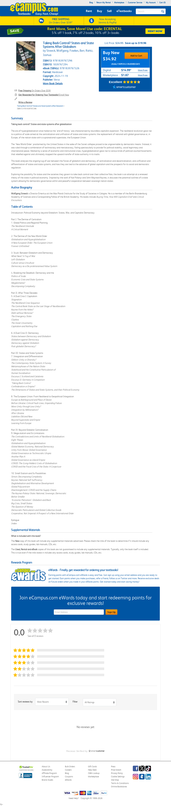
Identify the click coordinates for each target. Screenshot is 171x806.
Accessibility (47, 770)
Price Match (116, 770)
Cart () (162, 2)
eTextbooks (124, 11)
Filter (75, 701)
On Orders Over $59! (34, 90)
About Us (46, 766)
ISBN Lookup (94, 773)
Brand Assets (47, 780)
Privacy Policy (117, 773)
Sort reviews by (25, 701)
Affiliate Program (49, 773)
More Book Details (53, 83)
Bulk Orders (70, 766)
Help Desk (92, 770)
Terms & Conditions (120, 783)
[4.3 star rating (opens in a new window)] (131, 82)
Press (113, 766)
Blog (91, 2)
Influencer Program (50, 776)
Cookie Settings (118, 776)
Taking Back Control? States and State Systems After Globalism (40, 106)
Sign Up (111, 612)
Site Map (115, 780)
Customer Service (135, 2)
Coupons (69, 776)
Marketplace (119, 2)
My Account (151, 2)
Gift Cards (92, 766)
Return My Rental (104, 2)
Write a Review (25, 102)
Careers (68, 770)
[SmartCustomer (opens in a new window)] (124, 87)
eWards (68, 780)
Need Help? (74, 798)
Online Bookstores (119, 786)
